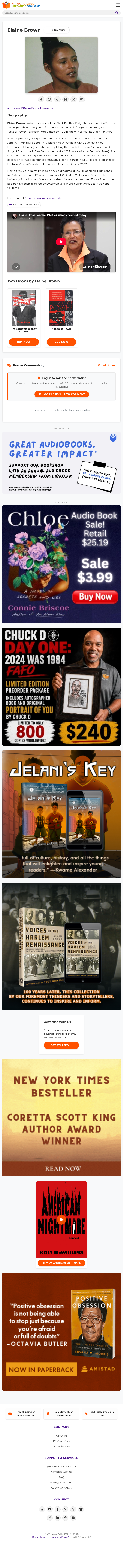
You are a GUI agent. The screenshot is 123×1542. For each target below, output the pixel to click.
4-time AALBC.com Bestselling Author (30, 108)
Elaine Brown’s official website (43, 198)
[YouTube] (50, 1509)
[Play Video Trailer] (61, 1220)
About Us (61, 1435)
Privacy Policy (61, 1441)
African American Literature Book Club (52, 1537)
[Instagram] (42, 1509)
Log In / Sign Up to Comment (63, 394)
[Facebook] (58, 1509)
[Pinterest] (65, 1518)
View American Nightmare (63, 1263)
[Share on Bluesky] (65, 99)
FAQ (61, 1477)
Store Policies (61, 1446)
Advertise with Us (61, 1471)
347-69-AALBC (63, 1487)
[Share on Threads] (57, 99)
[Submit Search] (116, 12)
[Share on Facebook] (41, 99)
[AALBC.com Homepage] (21, 5)
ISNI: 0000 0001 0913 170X (26, 204)
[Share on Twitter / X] (73, 99)
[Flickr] (73, 1518)
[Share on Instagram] (49, 99)
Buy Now (24, 341)
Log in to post (108, 365)
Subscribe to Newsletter (61, 1466)
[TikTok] (50, 1518)
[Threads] (73, 1509)
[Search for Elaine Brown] (61, 65)
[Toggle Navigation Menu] (118, 5)
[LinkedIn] (58, 1518)
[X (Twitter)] (65, 1509)
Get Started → (61, 1045)
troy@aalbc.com (63, 1482)
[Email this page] (82, 99)
